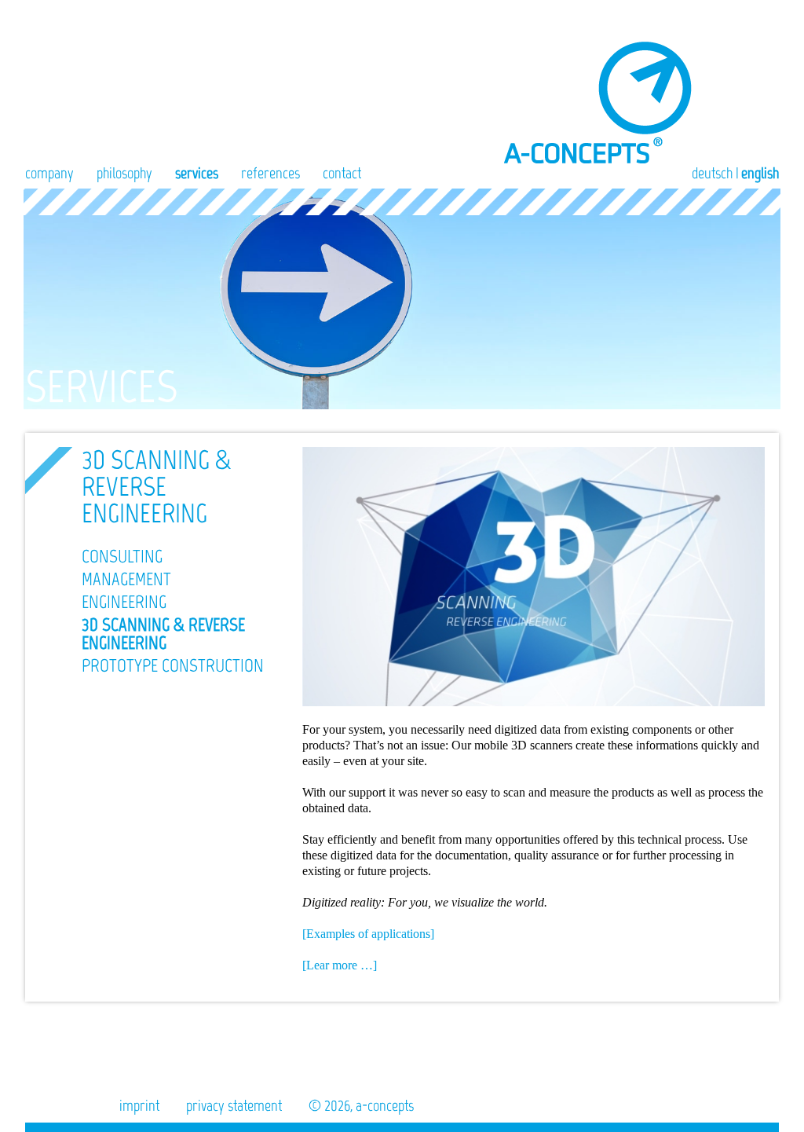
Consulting (122, 556)
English (760, 172)
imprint (139, 1105)
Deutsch (712, 172)
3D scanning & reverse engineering (163, 634)
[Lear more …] (339, 965)
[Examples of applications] (368, 933)
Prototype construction (173, 665)
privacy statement (234, 1105)
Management (126, 579)
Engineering (124, 602)
